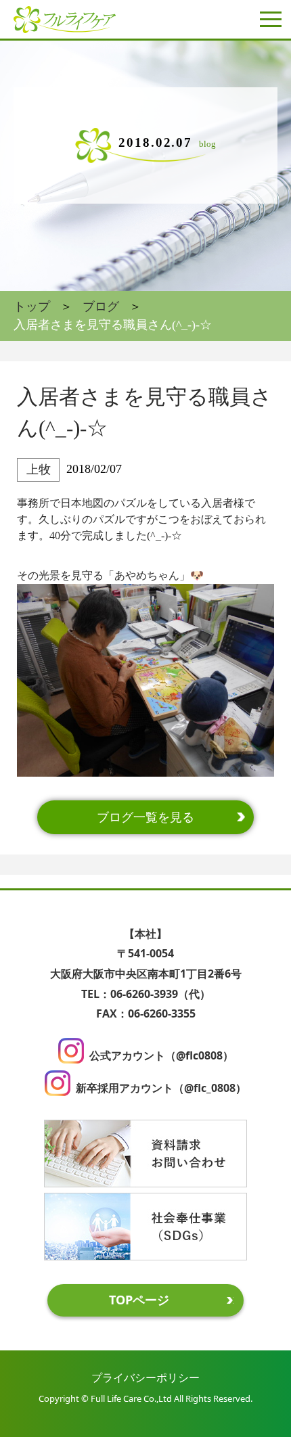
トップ (32, 306)
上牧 (38, 469)
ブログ (101, 306)
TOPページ (139, 1300)
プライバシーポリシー (145, 1377)
